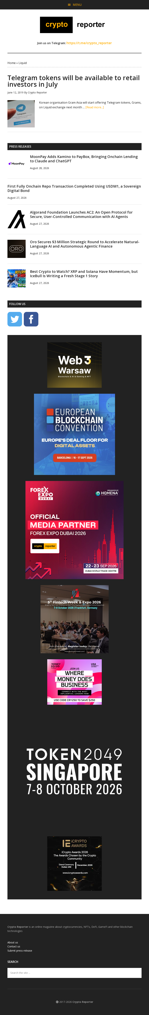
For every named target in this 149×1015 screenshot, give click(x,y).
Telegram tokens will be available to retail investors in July (73, 81)
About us (12, 942)
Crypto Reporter (74, 25)
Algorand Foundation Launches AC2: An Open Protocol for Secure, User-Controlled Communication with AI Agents (81, 214)
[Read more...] (94, 107)
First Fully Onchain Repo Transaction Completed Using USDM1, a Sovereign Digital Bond (74, 188)
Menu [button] (77, 5)
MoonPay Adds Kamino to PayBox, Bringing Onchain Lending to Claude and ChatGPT (84, 158)
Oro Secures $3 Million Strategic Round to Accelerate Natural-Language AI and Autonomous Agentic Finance (84, 244)
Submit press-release (19, 950)
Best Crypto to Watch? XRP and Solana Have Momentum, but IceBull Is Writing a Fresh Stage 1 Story (84, 273)
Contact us (13, 946)
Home (11, 63)
